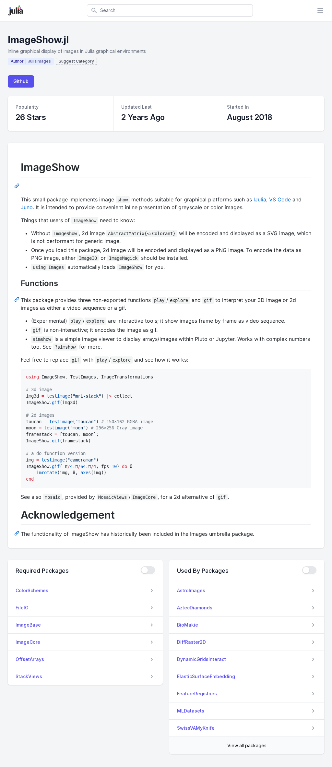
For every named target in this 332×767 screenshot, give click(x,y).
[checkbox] (148, 570)
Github (21, 81)
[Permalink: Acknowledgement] (17, 533)
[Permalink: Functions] (17, 299)
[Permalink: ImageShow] (17, 185)
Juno (27, 207)
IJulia (260, 199)
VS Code (280, 199)
